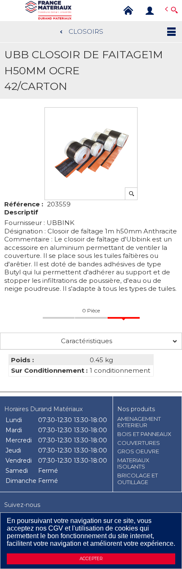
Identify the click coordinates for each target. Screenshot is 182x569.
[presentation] (91, 341)
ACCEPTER (91, 558)
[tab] (91, 341)
